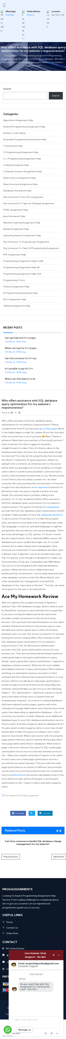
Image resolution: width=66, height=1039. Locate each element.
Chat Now (10, 15)
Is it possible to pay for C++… (19, 368)
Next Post (59, 856)
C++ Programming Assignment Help (22, 158)
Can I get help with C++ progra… (21, 338)
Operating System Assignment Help (22, 235)
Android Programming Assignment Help (24, 126)
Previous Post (11, 856)
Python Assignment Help (16, 286)
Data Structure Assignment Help (20, 184)
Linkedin (46, 813)
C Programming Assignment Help (20, 152)
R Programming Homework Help (20, 293)
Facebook (19, 813)
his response (41, 487)
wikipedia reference (52, 514)
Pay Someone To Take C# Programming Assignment (31, 248)
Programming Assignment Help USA (22, 273)
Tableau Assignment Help (16, 305)
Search (7, 88)
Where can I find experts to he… (21, 379)
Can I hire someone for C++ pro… (21, 358)
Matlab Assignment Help (16, 229)
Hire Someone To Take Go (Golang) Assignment (28, 203)
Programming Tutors (14, 280)
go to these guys (48, 428)
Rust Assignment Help (14, 299)
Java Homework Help (14, 216)
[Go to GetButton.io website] (8, 1036)
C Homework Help (13, 145)
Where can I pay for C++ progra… (21, 348)
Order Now (12, 933)
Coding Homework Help (16, 165)
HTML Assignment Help (15, 209)
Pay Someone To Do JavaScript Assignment (26, 241)
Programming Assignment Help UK (21, 267)
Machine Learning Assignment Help (21, 222)
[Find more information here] (36, 993)
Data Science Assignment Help (19, 177)
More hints (18, 775)
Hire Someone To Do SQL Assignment (23, 197)
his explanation (51, 507)
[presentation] (56, 830)
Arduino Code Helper (14, 133)
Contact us (12, 927)
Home (9, 922)
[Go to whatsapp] (8, 1030)
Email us (30, 15)
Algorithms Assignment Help (18, 120)
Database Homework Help (17, 190)
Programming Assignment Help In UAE (23, 261)
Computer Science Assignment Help (22, 171)
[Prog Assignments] (3, 4)
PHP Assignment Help (14, 254)
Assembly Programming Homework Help (24, 139)
